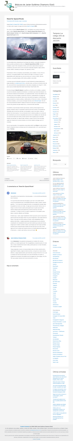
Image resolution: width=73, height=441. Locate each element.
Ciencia (54, 103)
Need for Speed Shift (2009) (16, 24)
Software (56, 133)
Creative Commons (24, 426)
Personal (55, 143)
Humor (54, 116)
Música (54, 141)
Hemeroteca (55, 304)
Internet (56, 122)
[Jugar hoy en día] (41, 168)
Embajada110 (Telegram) (58, 319)
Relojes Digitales (56, 346)
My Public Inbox (56, 281)
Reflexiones (55, 146)
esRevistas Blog (56, 329)
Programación (57, 128)
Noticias (56, 126)
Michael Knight (37, 100)
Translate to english (57, 306)
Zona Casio (55, 360)
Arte (54, 101)
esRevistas (55, 327)
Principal (55, 245)
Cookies (34, 439)
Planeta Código (56, 344)
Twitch (54, 295)
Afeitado (55, 96)
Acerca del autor (56, 252)
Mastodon (55, 279)
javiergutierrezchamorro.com (36, 430)
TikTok (54, 289)
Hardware (56, 120)
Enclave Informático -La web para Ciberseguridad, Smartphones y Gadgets (59, 323)
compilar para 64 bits (20, 83)
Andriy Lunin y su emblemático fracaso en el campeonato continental (59, 409)
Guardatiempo (56, 256)
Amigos (54, 98)
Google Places (56, 273)
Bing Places (55, 266)
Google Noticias (56, 272)
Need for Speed (30, 26)
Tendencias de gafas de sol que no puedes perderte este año (59, 401)
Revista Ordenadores (57, 352)
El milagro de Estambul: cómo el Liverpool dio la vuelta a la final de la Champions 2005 (59, 391)
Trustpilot (55, 291)
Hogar (54, 114)
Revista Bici (55, 348)
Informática (55, 118)
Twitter (54, 297)
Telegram (55, 285)
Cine (54, 105)
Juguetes (55, 135)
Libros (54, 137)
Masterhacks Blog (57, 341)
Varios (54, 152)
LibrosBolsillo (56, 339)
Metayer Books (56, 343)
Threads (55, 287)
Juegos (55, 124)
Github (54, 270)
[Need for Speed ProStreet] (13, 168)
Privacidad (38, 439)
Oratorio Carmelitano (57, 354)
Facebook (55, 268)
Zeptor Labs (55, 362)
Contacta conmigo (57, 247)
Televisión (55, 150)
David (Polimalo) (56, 314)
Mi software (55, 258)
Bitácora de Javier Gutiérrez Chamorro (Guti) (34, 4)
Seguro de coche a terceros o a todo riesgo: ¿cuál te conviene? (59, 396)
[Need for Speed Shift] (27, 168)
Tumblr (54, 293)
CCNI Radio (55, 312)
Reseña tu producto (57, 254)
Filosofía (55, 111)
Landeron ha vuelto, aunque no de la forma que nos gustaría (59, 200)
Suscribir (56, 76)
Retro (55, 130)
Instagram (55, 275)
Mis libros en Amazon (58, 260)
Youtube (55, 302)
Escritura (55, 109)
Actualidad (55, 94)
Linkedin (55, 277)
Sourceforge (55, 298)
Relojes (54, 148)
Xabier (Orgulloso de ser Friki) (59, 356)
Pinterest (55, 283)
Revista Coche (56, 350)
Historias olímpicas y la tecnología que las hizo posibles (58, 418)
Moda (54, 139)
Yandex (54, 300)
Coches (54, 107)
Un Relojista (55, 358)
